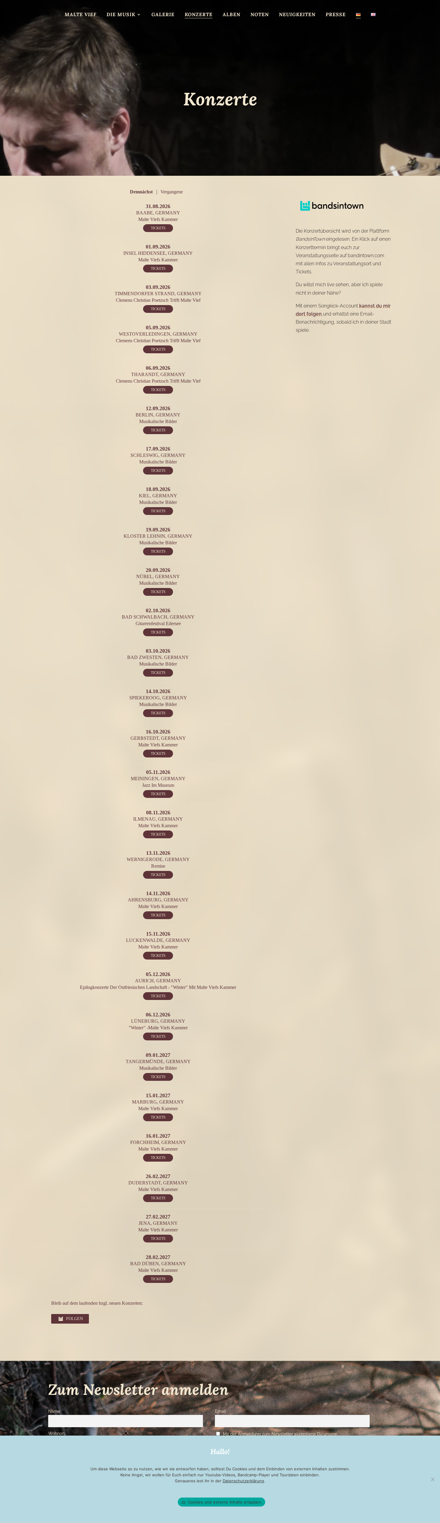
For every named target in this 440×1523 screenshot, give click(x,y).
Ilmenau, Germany (158, 819)
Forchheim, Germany (158, 1142)
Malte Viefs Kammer (158, 219)
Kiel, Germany (158, 495)
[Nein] (433, 1479)
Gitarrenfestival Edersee (158, 623)
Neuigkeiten (297, 14)
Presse (336, 14)
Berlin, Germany (158, 414)
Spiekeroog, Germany (158, 697)
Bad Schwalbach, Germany (158, 616)
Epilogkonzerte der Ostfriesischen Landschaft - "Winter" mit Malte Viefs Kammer (158, 987)
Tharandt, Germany (158, 374)
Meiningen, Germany (158, 778)
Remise (158, 866)
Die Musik (121, 14)
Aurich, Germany (158, 980)
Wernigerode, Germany (158, 859)
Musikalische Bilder (263, 26)
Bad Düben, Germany (158, 1263)
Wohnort (56, 1433)
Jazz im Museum (158, 785)
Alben (231, 14)
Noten (260, 14)
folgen (74, 1318)
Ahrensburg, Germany (158, 899)
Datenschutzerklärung (243, 1480)
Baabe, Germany (158, 212)
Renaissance (171, 26)
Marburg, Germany (158, 1101)
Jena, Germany (158, 1223)
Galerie (163, 14)
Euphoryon (319, 26)
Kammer (211, 26)
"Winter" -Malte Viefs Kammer (158, 1027)
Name (54, 1411)
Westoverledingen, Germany (158, 334)
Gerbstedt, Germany (158, 738)
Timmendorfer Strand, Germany (158, 293)
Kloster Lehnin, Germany (158, 536)
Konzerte (199, 14)
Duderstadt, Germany (158, 1182)
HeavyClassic (124, 26)
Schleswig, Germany (158, 455)
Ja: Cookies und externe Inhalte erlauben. (221, 1502)
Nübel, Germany (158, 576)
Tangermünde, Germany (158, 1061)
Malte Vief (80, 14)
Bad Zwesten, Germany (158, 657)
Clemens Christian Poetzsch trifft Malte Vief (158, 300)
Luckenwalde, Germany (158, 940)
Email (220, 1411)
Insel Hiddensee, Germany (158, 253)
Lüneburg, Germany (158, 1021)
